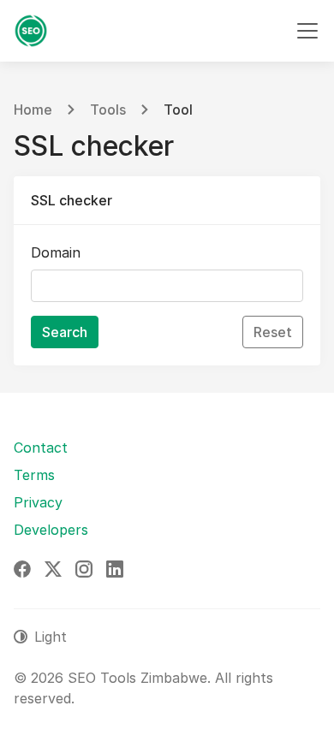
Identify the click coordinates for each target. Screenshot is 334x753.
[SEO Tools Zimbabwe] (31, 31)
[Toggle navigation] (307, 31)
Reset (272, 332)
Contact (41, 447)
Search (64, 332)
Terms (34, 474)
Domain (56, 252)
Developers (51, 529)
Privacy (38, 502)
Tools (108, 109)
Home (33, 109)
